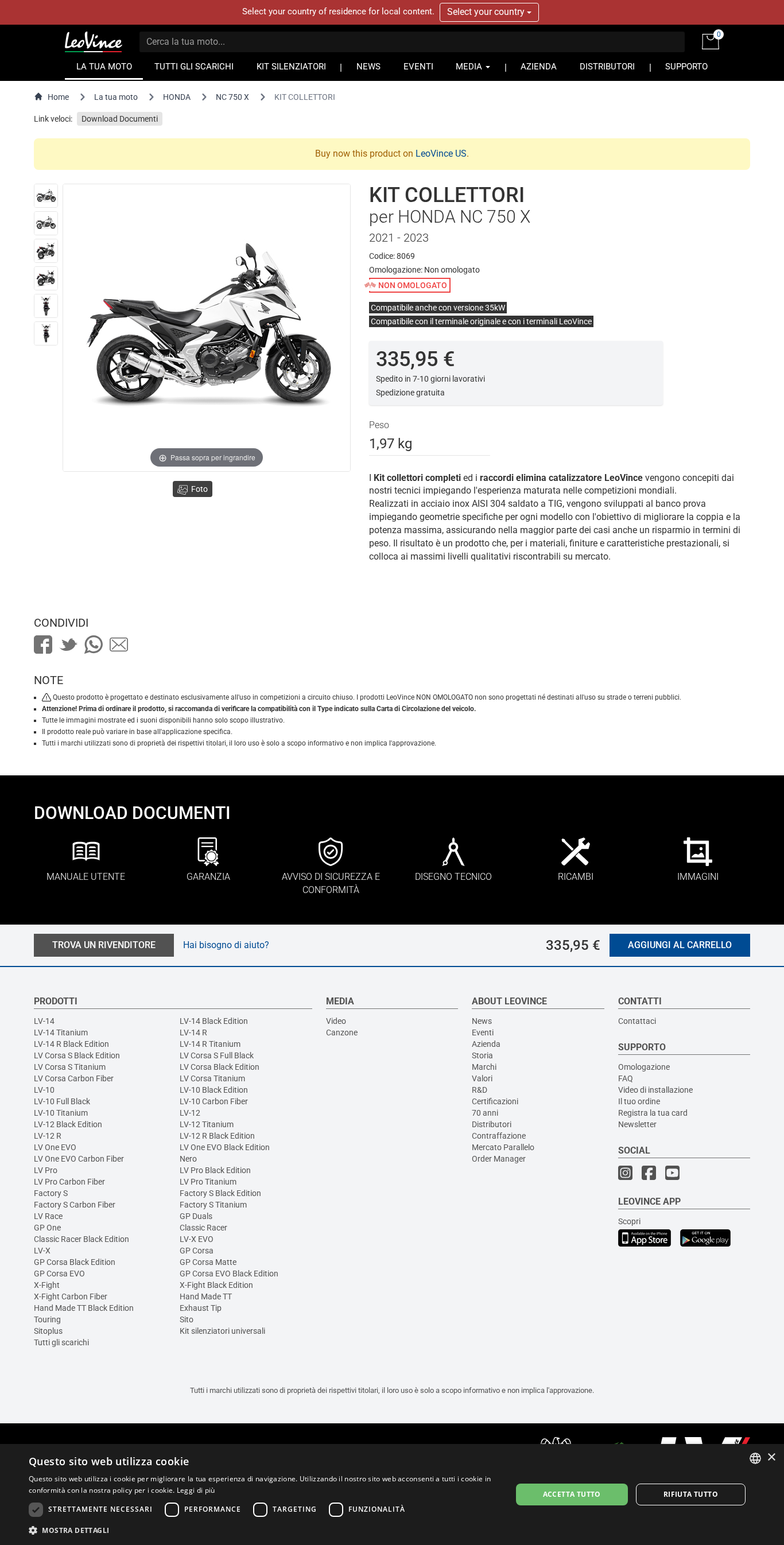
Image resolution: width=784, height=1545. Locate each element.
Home (58, 97)
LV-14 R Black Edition (71, 1044)
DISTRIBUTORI (607, 67)
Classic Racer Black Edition (81, 1239)
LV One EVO (55, 1147)
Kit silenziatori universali (222, 1331)
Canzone (342, 1032)
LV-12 (190, 1112)
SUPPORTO (686, 67)
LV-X (42, 1250)
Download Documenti (119, 118)
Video (336, 1021)
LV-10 (44, 1089)
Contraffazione (499, 1135)
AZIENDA (539, 67)
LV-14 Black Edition (214, 1021)
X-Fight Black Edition (216, 1285)
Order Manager (499, 1158)
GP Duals (196, 1216)
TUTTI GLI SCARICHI (194, 67)
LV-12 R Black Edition (217, 1135)
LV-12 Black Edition (68, 1124)
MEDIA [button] (470, 67)
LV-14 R (193, 1032)
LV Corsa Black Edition (219, 1067)
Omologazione (644, 1067)
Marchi (484, 1067)
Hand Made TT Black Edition (84, 1308)
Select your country (487, 11)
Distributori (491, 1124)
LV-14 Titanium (61, 1032)
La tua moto (116, 97)
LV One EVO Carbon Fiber (79, 1158)
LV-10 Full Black (62, 1101)
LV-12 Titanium (207, 1124)
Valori (482, 1078)
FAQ (625, 1078)
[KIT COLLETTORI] (46, 196)
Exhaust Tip (201, 1308)
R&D (479, 1089)
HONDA (177, 97)
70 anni (485, 1112)
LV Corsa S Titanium (70, 1067)
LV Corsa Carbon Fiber (74, 1078)
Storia (482, 1055)
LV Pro (45, 1170)
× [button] (771, 1457)
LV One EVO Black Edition (225, 1147)
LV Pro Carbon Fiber (69, 1181)
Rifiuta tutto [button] (690, 1494)
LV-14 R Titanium (210, 1044)
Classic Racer (203, 1227)
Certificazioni (495, 1101)
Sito (186, 1319)
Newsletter (637, 1124)
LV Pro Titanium (208, 1181)
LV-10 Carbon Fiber (214, 1101)
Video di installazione (655, 1089)
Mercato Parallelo (503, 1147)
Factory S (51, 1193)
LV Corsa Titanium (212, 1078)
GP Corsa (197, 1250)
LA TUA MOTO (104, 67)
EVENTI (418, 67)
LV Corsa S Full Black (217, 1055)
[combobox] (755, 1458)
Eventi (483, 1032)
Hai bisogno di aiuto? (226, 945)
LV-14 (44, 1021)
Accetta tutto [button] (572, 1494)
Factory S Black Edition (220, 1193)
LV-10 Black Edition (214, 1089)
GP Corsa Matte (208, 1262)
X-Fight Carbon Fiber (70, 1296)
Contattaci (637, 1021)
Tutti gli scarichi (61, 1342)
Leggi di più (196, 1490)
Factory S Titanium (213, 1204)
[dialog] (392, 1494)
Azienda (486, 1044)
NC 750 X (232, 97)
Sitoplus (48, 1331)
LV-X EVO (197, 1239)
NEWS (368, 67)
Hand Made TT (206, 1296)
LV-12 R (47, 1135)
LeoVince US (441, 153)
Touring (47, 1319)
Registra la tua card (653, 1112)
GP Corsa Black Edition (74, 1262)
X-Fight (47, 1285)
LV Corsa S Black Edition (77, 1055)
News (482, 1021)
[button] (263, 1529)
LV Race (48, 1216)
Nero (188, 1158)
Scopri (629, 1221)
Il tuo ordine (639, 1101)
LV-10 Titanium (61, 1112)
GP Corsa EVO (59, 1273)
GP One (47, 1227)
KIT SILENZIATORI (291, 67)
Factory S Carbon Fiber (74, 1204)
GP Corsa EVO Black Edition (229, 1273)
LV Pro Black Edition (215, 1170)
